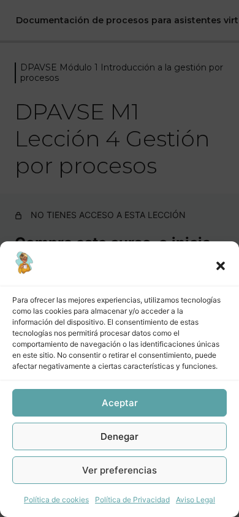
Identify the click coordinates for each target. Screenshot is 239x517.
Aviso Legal (195, 499)
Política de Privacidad (132, 499)
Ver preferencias (119, 470)
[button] (220, 266)
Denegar (119, 436)
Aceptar (120, 403)
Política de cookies (56, 499)
